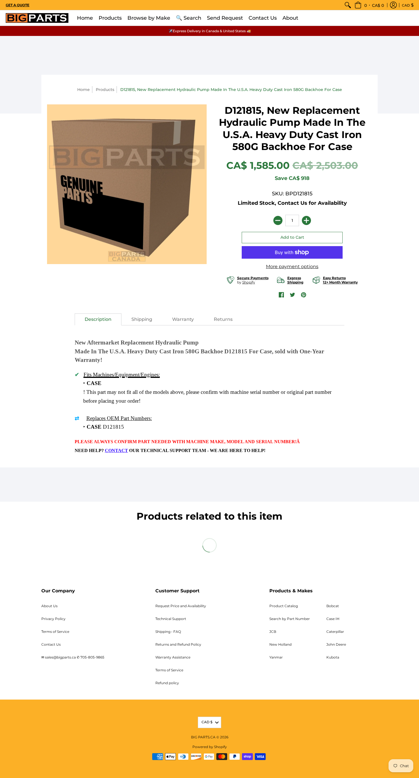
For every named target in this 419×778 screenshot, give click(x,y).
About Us (49, 606)
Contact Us (51, 644)
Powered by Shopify (209, 747)
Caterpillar (335, 631)
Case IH (332, 619)
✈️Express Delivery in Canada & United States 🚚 (209, 31)
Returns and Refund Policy (178, 644)
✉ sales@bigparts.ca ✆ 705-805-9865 (72, 657)
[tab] (98, 319)
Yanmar (276, 657)
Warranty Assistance (172, 657)
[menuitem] (348, 5)
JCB (272, 631)
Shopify (248, 282)
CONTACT (116, 450)
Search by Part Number (289, 619)
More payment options (292, 266)
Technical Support (170, 619)
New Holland (280, 644)
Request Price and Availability (180, 606)
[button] (369, 5)
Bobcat (332, 606)
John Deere (336, 644)
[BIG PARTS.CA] (37, 18)
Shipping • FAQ (168, 631)
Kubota (332, 657)
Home (83, 89)
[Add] (306, 220)
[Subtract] (277, 220)
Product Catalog (283, 606)
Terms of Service (55, 631)
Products (105, 89)
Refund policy (167, 683)
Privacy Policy (53, 619)
